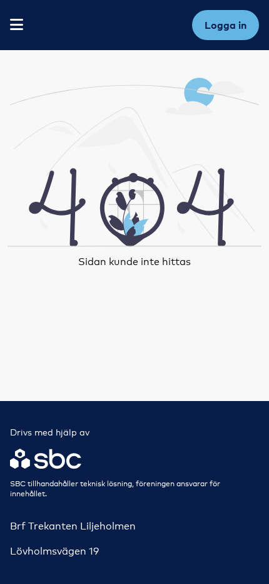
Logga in (225, 25)
